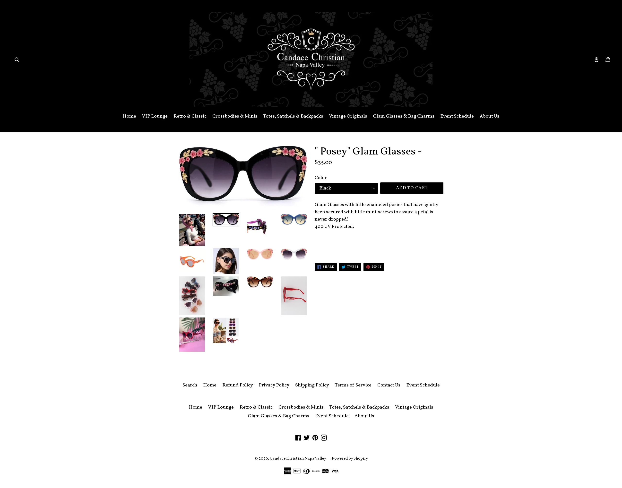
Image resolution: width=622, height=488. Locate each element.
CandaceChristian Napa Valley (298, 458)
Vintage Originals (348, 116)
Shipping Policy (312, 385)
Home (129, 116)
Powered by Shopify (350, 458)
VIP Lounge (155, 116)
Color (321, 177)
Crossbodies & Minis (234, 116)
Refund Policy (237, 385)
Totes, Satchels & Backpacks (293, 116)
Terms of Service (353, 385)
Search (189, 385)
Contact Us (388, 385)
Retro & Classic (190, 116)
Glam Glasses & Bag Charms (403, 116)
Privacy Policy (274, 385)
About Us (489, 116)
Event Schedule (457, 116)
